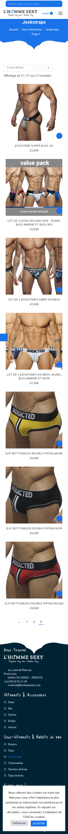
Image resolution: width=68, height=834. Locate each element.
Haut (11, 702)
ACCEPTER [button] (39, 823)
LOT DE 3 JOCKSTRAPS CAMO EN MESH (34, 299)
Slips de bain (15, 775)
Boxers (12, 744)
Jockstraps (15, 756)
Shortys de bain (17, 769)
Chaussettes (15, 763)
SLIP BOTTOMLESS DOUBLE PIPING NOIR (34, 528)
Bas (10, 708)
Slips (11, 750)
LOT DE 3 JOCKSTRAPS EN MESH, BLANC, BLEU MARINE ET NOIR (34, 376)
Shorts (12, 714)
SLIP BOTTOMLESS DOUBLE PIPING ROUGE (34, 603)
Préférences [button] (19, 823)
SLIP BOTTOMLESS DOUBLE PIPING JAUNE (34, 453)
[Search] (59, 4)
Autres (12, 727)
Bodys (12, 721)
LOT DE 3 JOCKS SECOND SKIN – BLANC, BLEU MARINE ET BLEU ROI (34, 222)
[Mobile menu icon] (60, 13)
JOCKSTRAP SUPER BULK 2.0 (34, 145)
